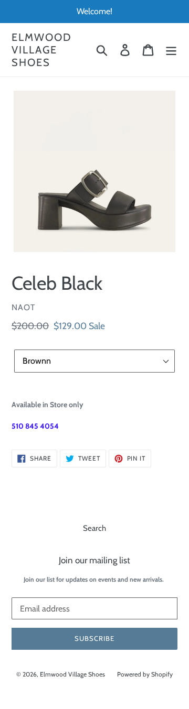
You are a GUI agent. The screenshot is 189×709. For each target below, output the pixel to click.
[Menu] (171, 49)
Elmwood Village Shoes (42, 50)
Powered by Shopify (145, 674)
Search (94, 528)
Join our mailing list (94, 560)
